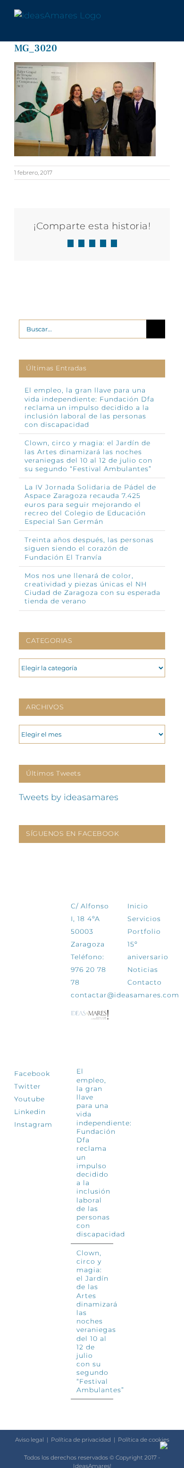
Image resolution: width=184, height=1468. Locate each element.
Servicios (144, 918)
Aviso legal (29, 1439)
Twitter (27, 1086)
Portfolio (144, 931)
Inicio (137, 906)
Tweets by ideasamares (68, 797)
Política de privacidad (81, 1439)
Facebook (32, 1073)
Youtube (29, 1099)
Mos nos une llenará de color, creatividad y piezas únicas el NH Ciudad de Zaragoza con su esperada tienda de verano (92, 588)
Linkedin (30, 1111)
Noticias (142, 969)
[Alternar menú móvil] (166, 16)
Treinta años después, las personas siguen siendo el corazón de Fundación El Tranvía (89, 548)
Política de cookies (143, 1439)
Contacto (144, 982)
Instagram (33, 1124)
